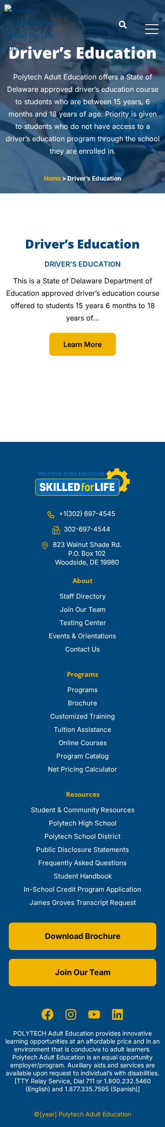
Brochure (82, 703)
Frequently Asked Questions (82, 863)
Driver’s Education (82, 243)
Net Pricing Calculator (82, 769)
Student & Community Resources (83, 810)
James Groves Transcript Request (82, 902)
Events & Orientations (82, 636)
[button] (122, 25)
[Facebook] (47, 1014)
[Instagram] (71, 1014)
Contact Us (82, 649)
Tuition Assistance (82, 729)
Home (52, 178)
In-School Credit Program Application (82, 889)
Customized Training (82, 716)
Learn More (82, 344)
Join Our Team (83, 609)
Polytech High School (83, 823)
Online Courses (83, 743)
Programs (82, 690)
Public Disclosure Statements (82, 849)
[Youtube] (94, 1014)
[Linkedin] (117, 1014)
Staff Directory (82, 596)
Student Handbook (83, 876)
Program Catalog (82, 756)
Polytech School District (82, 836)
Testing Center (82, 622)
